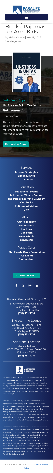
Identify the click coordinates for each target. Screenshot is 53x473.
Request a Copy (15, 144)
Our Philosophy (26, 221)
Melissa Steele (17, 37)
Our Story (26, 229)
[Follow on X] (23, 285)
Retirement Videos (26, 206)
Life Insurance (26, 175)
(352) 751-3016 (26, 313)
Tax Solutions (26, 179)
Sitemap (37, 464)
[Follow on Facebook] (16, 285)
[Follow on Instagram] (30, 285)
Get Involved (26, 259)
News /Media (26, 236)
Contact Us (26, 240)
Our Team (26, 232)
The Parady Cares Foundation (26, 252)
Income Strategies (26, 172)
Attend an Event (26, 275)
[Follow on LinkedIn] (37, 285)
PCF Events (26, 255)
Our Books (26, 202)
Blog (26, 209)
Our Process (26, 225)
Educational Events (26, 191)
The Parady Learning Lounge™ (27, 199)
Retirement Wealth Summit (26, 195)
